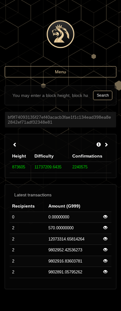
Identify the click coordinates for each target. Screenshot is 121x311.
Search (103, 95)
